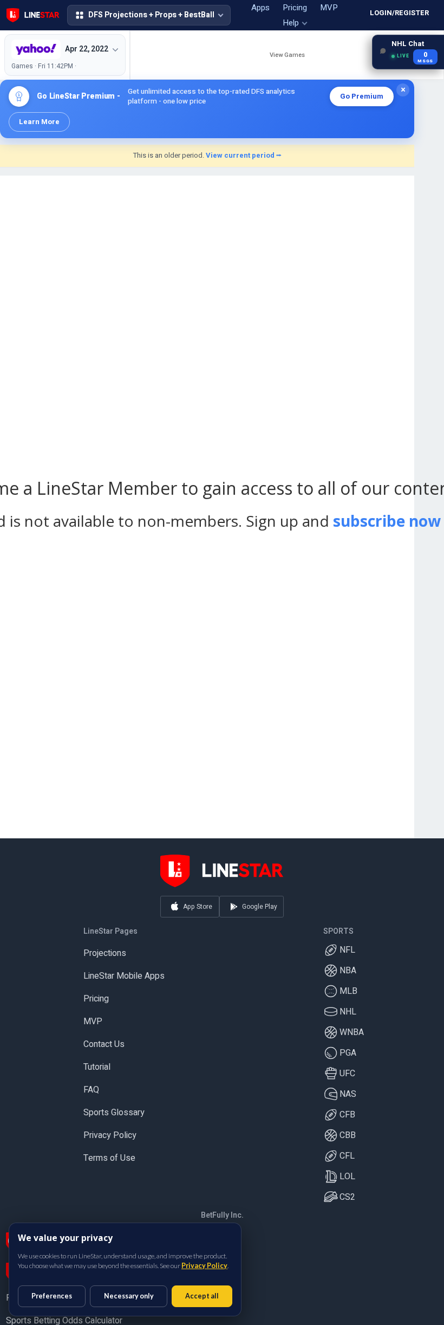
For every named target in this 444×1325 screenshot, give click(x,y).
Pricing (96, 994)
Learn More (39, 122)
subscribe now (387, 520)
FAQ (91, 1086)
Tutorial (96, 1063)
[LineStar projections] (33, 15)
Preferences (51, 1296)
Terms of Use (109, 1154)
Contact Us (104, 1040)
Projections (104, 949)
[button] (149, 15)
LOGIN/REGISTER (399, 13)
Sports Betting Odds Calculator (64, 1316)
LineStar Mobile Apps (124, 972)
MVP (92, 1017)
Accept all (202, 1296)
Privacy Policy (109, 1131)
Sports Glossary (114, 1108)
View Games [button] (287, 55)
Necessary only (129, 1296)
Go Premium (361, 96)
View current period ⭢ (244, 155)
